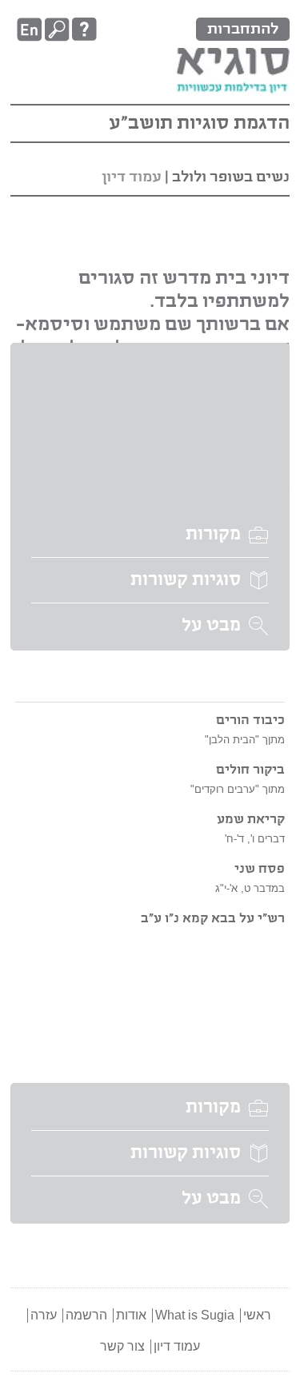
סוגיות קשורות (185, 580)
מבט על (211, 625)
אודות (131, 1315)
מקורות (213, 534)
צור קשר (122, 1346)
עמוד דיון (177, 1346)
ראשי (257, 1315)
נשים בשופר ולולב (231, 177)
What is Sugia (194, 1315)
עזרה (43, 1315)
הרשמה (86, 1315)
